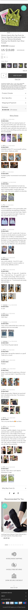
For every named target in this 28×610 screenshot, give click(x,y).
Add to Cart (17, 75)
